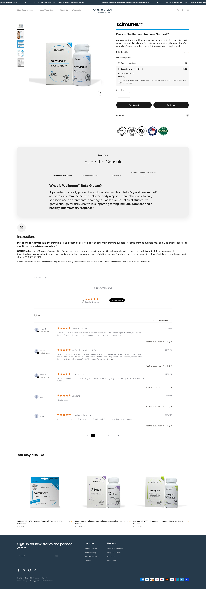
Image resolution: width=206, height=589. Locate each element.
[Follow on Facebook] (18, 570)
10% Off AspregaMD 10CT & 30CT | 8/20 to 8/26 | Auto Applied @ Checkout (54, 2)
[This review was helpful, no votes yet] (165, 342)
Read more (111, 359)
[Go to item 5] (20, 63)
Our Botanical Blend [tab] (90, 175)
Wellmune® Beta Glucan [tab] (62, 175)
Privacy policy (35, 581)
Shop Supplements (25, 10)
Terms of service (48, 581)
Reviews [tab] (37, 277)
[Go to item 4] (20, 53)
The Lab (88, 561)
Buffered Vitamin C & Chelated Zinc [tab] (143, 173)
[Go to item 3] (20, 44)
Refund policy (22, 581)
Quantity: (120, 90)
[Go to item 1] (20, 26)
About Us (64, 10)
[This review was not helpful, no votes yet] (169, 342)
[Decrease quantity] (119, 95)
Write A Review (117, 300)
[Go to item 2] (20, 35)
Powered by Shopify (40, 578)
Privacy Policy (90, 552)
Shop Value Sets (47, 10)
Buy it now (171, 105)
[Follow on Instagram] (29, 570)
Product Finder (91, 548)
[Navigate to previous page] (88, 435)
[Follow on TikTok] (35, 570)
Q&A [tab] (46, 277)
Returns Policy (91, 557)
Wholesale (76, 10)
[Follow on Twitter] (24, 570)
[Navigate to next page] (118, 435)
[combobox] (43, 315)
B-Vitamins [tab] (116, 175)
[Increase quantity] (128, 95)
